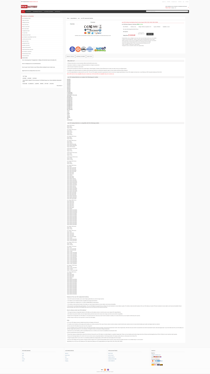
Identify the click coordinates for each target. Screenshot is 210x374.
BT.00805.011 (69, 106)
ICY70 (68, 114)
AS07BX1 (69, 89)
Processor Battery (26, 35)
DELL (23, 357)
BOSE (23, 355)
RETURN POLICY (174, 1)
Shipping (66, 360)
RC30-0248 (25, 83)
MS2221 (68, 117)
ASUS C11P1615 (111, 355)
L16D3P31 (37, 83)
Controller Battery (26, 39)
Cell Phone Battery (26, 18)
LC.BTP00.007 (69, 92)
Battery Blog (57, 11)
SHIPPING (180, 1)
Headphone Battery (26, 53)
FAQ (183, 1)
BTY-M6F (46, 83)
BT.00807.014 (69, 108)
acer (79, 18)
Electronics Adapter (26, 51)
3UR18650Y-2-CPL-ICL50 (72, 95)
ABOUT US (164, 1)
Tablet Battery (25, 20)
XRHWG (41, 83)
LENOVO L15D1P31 (111, 357)
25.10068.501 (31, 83)
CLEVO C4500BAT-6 (111, 360)
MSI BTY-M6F (110, 353)
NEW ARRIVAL (28, 11)
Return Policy (67, 355)
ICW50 (68, 113)
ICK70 (68, 110)
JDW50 (68, 116)
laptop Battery (25, 55)
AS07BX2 (69, 91)
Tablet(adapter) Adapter (27, 49)
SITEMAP (187, 1)
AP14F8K (24, 78)
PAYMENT (168, 1)
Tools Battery (25, 24)
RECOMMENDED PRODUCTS (37, 11)
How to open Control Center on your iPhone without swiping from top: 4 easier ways (38, 67)
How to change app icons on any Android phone (31, 63)
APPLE (23, 360)
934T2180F (69, 96)
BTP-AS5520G (70, 109)
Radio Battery (25, 41)
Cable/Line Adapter (26, 47)
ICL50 (68, 112)
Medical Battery (25, 26)
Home (23, 11)
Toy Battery (24, 32)
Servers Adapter (25, 45)
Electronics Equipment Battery (29, 37)
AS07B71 (69, 87)
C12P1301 (34, 78)
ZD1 (68, 118)
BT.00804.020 (69, 104)
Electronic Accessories (48, 11)
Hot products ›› (60, 85)
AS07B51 (69, 84)
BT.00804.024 (69, 105)
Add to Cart (150, 34)
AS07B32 (69, 80)
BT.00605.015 (69, 100)
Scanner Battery (26, 30)
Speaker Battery (25, 43)
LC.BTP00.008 (69, 93)
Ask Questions (125, 31)
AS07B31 (69, 79)
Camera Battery (25, 22)
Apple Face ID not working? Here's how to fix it (31, 70)
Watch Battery (25, 28)
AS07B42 (69, 83)
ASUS (23, 353)
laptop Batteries (74, 18)
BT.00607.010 (69, 101)
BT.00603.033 (69, 97)
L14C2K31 (52, 83)
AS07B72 (69, 88)
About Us (66, 353)
